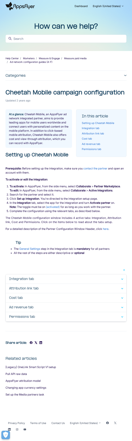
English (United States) (107, 6)
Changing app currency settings (26, 387)
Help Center (12, 58)
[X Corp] (36, 343)
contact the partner (95, 168)
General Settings (29, 248)
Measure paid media (75, 58)
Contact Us (58, 423)
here (105, 229)
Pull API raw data (16, 374)
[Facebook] (31, 343)
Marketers (29, 58)
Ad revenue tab (91, 144)
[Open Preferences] (5, 435)
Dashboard (81, 6)
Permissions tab (91, 149)
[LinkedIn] (40, 343)
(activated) (53, 207)
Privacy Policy (16, 423)
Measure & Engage (49, 58)
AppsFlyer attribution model (23, 380)
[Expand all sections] (124, 269)
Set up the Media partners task (25, 394)
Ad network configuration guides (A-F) (31, 61)
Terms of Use (38, 423)
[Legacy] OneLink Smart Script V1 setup (31, 367)
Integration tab (90, 128)
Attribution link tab (93, 133)
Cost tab (87, 138)
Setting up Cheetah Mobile (98, 123)
